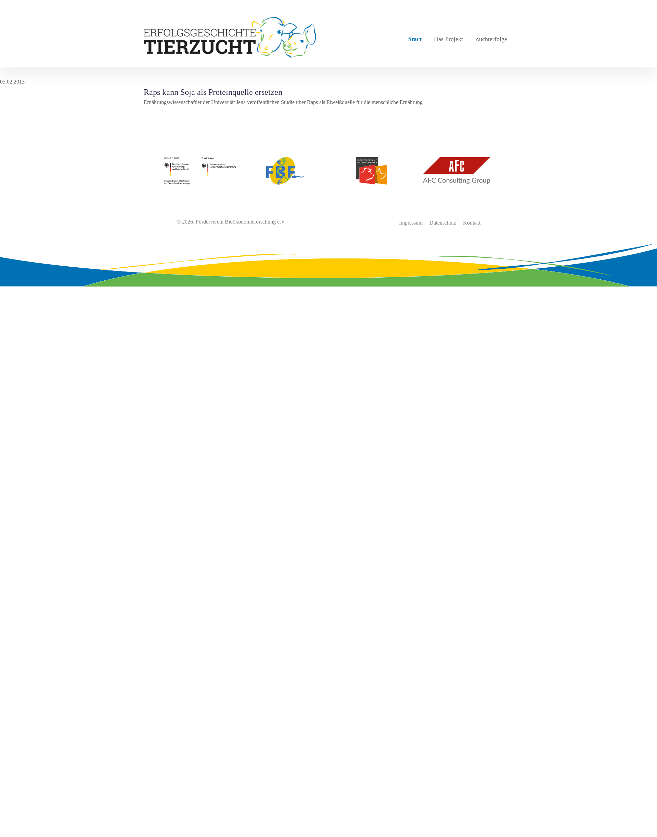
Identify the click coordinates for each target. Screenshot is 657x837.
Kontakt (471, 223)
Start (415, 39)
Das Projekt (448, 39)
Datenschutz (442, 223)
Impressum (411, 223)
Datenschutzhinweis (21, 833)
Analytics (10, 627)
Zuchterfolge (491, 39)
